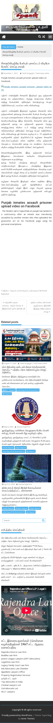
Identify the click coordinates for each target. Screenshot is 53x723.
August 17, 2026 (10, 363)
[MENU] (50, 37)
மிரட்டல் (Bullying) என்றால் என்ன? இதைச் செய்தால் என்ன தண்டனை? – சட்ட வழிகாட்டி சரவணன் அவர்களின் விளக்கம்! (26, 576)
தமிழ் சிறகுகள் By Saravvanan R (28, 390)
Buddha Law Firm (9, 655)
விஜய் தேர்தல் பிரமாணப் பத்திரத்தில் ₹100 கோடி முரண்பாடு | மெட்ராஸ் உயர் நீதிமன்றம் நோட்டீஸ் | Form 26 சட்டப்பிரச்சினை (26, 549)
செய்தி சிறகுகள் (22, 291)
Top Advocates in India (12, 681)
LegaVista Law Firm (10, 662)
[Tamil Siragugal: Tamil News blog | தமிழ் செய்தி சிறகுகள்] (3, 36)
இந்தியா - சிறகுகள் (9, 291)
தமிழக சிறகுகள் (20, 447)
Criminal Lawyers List (11, 685)
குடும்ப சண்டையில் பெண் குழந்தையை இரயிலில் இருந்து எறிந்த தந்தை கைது (41, 307)
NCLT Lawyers (8, 691)
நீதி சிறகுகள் (7, 394)
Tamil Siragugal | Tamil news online (35, 73)
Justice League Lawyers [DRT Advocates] (20, 658)
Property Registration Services (15, 675)
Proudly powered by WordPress (17, 715)
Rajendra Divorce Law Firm (13, 652)
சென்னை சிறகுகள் (21, 508)
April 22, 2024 (9, 484)
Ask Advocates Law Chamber (14, 668)
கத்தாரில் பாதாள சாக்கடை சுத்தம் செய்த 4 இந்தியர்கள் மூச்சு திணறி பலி (13, 305)
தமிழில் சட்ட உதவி (9, 678)
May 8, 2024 (8, 427)
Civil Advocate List (9, 688)
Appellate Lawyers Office (13, 671)
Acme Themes (28, 718)
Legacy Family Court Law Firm (15, 665)
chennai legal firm (23, 427)
